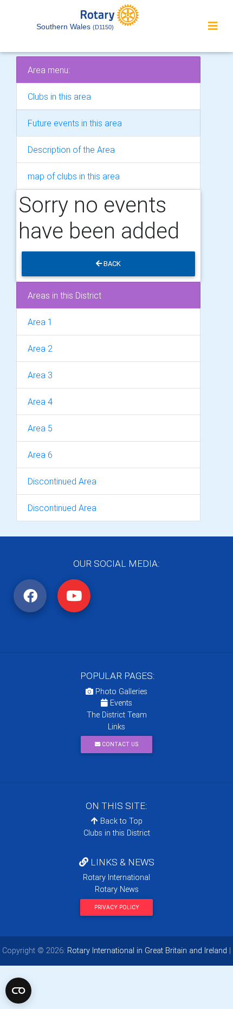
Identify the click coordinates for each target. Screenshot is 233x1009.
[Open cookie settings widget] (18, 991)
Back (111, 263)
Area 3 (40, 375)
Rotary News (117, 889)
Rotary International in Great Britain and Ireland (146, 950)
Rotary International (116, 877)
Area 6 (40, 454)
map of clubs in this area (74, 176)
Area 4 (40, 401)
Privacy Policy (116, 907)
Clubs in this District (116, 833)
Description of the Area (71, 149)
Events (120, 703)
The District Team (117, 715)
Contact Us (119, 744)
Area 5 (40, 428)
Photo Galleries (120, 691)
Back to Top (120, 821)
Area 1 (40, 321)
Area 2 (40, 348)
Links (116, 727)
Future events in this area (75, 123)
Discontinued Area (62, 481)
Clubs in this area (59, 96)
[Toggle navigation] (213, 26)
